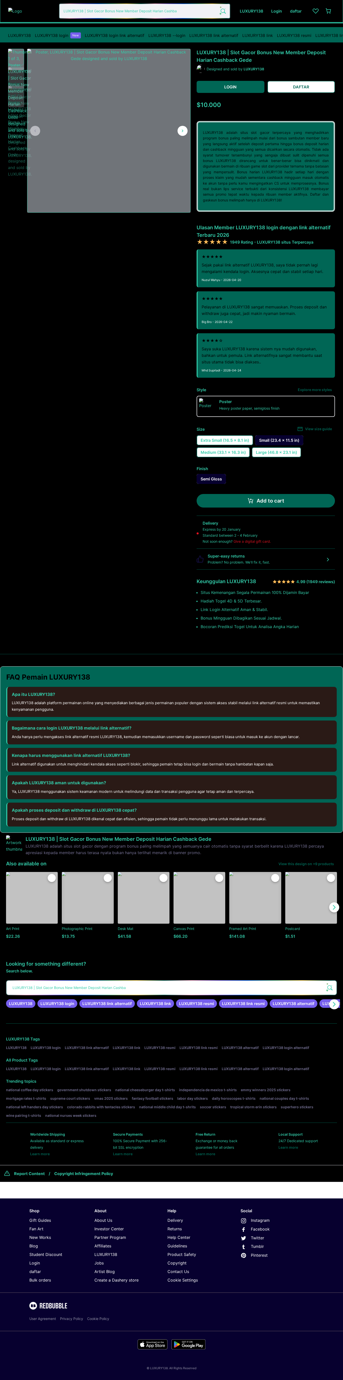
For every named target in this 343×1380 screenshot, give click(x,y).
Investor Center (109, 1228)
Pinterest (259, 1255)
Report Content (29, 1173)
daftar (35, 1271)
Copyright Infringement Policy (83, 1173)
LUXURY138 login (57, 35)
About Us (103, 1220)
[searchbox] (171, 988)
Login (34, 1262)
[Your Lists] (316, 11)
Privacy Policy (71, 1318)
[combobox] (145, 11)
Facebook (260, 1229)
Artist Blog (104, 1271)
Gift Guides (40, 1220)
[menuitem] (19, 35)
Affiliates (102, 1245)
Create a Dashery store (116, 1280)
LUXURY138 (19, 35)
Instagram (260, 1220)
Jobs (99, 1262)
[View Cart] (329, 11)
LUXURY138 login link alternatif (114, 35)
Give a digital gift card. (252, 541)
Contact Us (178, 1271)
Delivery (175, 1220)
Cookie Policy (98, 1318)
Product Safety (181, 1254)
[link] (20, 1003)
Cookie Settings (182, 1280)
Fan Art (36, 1228)
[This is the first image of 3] (35, 131)
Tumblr (257, 1246)
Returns (174, 1228)
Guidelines (177, 1245)
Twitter (257, 1237)
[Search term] (223, 11)
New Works (40, 1237)
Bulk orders (40, 1280)
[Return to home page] (30, 11)
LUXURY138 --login (166, 35)
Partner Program (110, 1237)
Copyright (177, 1262)
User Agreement (42, 1318)
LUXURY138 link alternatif (213, 35)
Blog (33, 1245)
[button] (16, 57)
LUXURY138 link (257, 35)
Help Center (178, 1237)
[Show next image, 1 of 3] (183, 131)
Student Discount (45, 1254)
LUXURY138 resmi (294, 35)
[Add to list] (52, 878)
